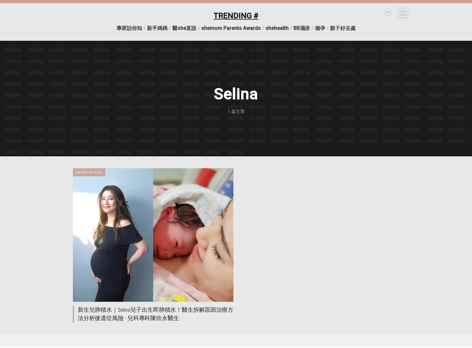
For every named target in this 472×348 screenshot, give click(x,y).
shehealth (277, 28)
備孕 (320, 28)
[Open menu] (403, 13)
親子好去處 (343, 28)
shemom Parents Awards (231, 28)
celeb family (89, 172)
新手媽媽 (157, 28)
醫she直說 (184, 28)
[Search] (388, 13)
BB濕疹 (301, 28)
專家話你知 (129, 28)
